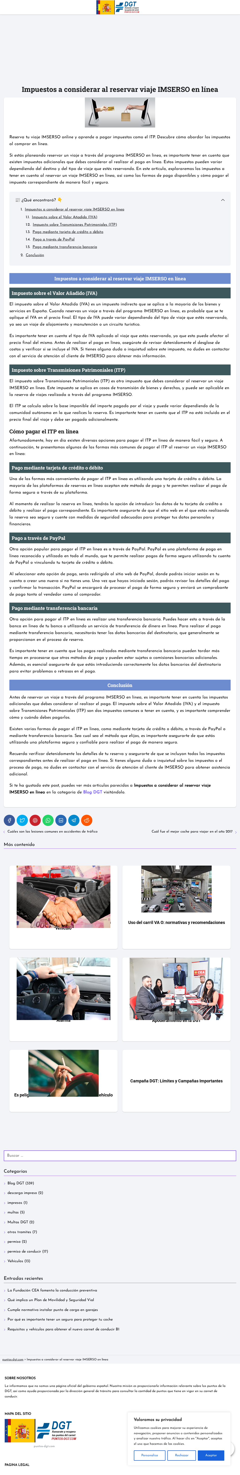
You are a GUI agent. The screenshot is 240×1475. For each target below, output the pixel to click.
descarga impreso (22, 1193)
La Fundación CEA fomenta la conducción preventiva (52, 1290)
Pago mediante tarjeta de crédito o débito (68, 232)
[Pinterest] (35, 820)
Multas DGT (18, 1222)
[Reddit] (86, 820)
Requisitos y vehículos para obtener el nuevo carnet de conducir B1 (63, 1329)
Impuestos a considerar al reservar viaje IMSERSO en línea (74, 209)
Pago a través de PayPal (54, 239)
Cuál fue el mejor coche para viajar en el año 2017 (192, 831)
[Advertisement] (120, 49)
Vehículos (15, 1261)
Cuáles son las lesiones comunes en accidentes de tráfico (53, 831)
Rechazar (181, 1455)
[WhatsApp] (48, 820)
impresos (15, 1203)
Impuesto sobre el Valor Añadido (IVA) (64, 217)
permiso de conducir (24, 1252)
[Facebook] (9, 820)
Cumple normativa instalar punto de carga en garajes (53, 1310)
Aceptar (211, 1455)
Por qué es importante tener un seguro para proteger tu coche (60, 1319)
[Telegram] (73, 820)
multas (13, 1212)
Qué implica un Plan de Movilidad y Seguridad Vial (51, 1300)
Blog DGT (16, 1183)
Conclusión (35, 255)
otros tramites (19, 1232)
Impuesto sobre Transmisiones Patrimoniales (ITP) (75, 225)
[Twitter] (22, 820)
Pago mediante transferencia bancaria (65, 247)
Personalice (149, 1455)
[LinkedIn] (61, 820)
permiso (14, 1242)
